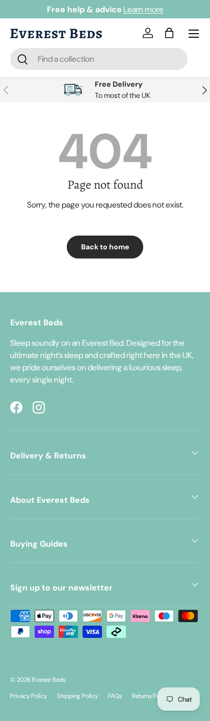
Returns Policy (150, 696)
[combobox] (99, 59)
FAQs (115, 696)
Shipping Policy (77, 696)
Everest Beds (48, 680)
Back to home (105, 246)
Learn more (143, 9)
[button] (171, 33)
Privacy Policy (28, 696)
